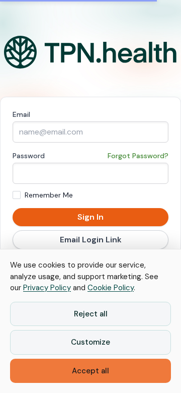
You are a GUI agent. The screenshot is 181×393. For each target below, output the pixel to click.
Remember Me (49, 195)
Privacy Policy (47, 288)
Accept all (90, 371)
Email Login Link (91, 239)
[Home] (90, 52)
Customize (90, 342)
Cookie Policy (110, 288)
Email (21, 114)
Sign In (90, 217)
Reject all (91, 314)
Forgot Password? (138, 155)
